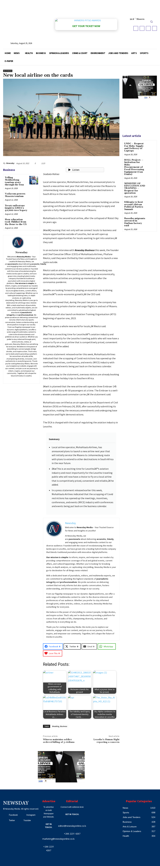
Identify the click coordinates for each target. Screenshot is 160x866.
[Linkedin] (19, 380)
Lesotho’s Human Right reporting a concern (106, 741)
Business (8, 71)
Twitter (12, 820)
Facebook (13, 815)
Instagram (30, 815)
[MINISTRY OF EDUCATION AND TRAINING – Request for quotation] (151, 186)
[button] (151, 21)
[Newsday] (21, 242)
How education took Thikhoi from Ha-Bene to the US (16, 222)
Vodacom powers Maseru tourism (15, 195)
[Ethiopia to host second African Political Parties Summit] (151, 204)
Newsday (10, 163)
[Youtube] (154, 28)
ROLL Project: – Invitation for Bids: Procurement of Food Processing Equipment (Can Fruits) (134, 167)
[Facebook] (135, 28)
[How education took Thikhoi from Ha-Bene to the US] (33, 222)
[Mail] (23, 380)
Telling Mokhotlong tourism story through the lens (14, 181)
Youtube (27, 820)
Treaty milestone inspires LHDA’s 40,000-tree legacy (16, 208)
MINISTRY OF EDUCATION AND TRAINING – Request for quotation (134, 188)
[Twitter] (148, 28)
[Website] (33, 380)
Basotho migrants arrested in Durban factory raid (134, 222)
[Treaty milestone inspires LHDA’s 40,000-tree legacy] (33, 208)
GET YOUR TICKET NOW (86, 26)
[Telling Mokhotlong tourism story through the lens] (33, 180)
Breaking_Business (59, 726)
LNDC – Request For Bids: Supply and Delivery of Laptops (134, 147)
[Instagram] (142, 28)
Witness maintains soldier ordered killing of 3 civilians (59, 741)
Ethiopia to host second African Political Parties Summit (133, 206)
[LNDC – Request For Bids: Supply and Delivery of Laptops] (151, 146)
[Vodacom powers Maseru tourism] (33, 196)
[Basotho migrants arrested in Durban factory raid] (151, 221)
